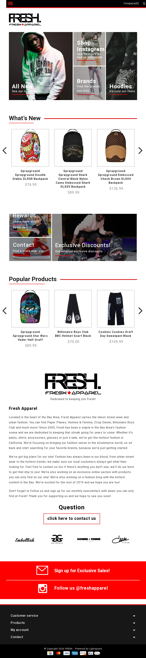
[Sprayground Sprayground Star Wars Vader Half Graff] (30, 308)
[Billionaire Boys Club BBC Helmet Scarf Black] (73, 308)
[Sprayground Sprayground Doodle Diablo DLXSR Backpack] (30, 147)
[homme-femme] (89, 535)
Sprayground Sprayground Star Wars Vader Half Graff (30, 336)
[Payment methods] (50, 653)
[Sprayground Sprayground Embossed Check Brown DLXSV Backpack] (115, 147)
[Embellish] (25, 535)
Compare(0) (131, 3)
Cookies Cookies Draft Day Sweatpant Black (115, 334)
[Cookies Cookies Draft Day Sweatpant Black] (115, 308)
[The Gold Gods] (57, 535)
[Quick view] (45, 162)
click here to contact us (71, 519)
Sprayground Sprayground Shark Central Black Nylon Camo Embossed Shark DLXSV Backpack (73, 179)
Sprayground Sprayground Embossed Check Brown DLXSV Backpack (116, 177)
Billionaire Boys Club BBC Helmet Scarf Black (73, 334)
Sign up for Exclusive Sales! (82, 570)
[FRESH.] (30, 19)
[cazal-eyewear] (121, 535)
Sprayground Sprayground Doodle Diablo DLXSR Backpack (30, 175)
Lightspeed (95, 648)
